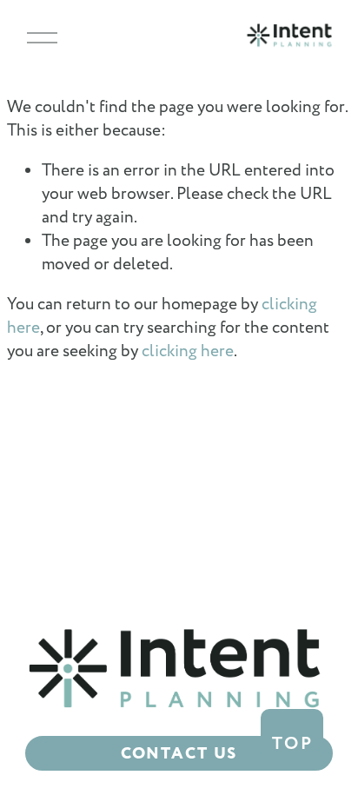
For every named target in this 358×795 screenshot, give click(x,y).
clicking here (188, 351)
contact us (179, 753)
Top (293, 744)
